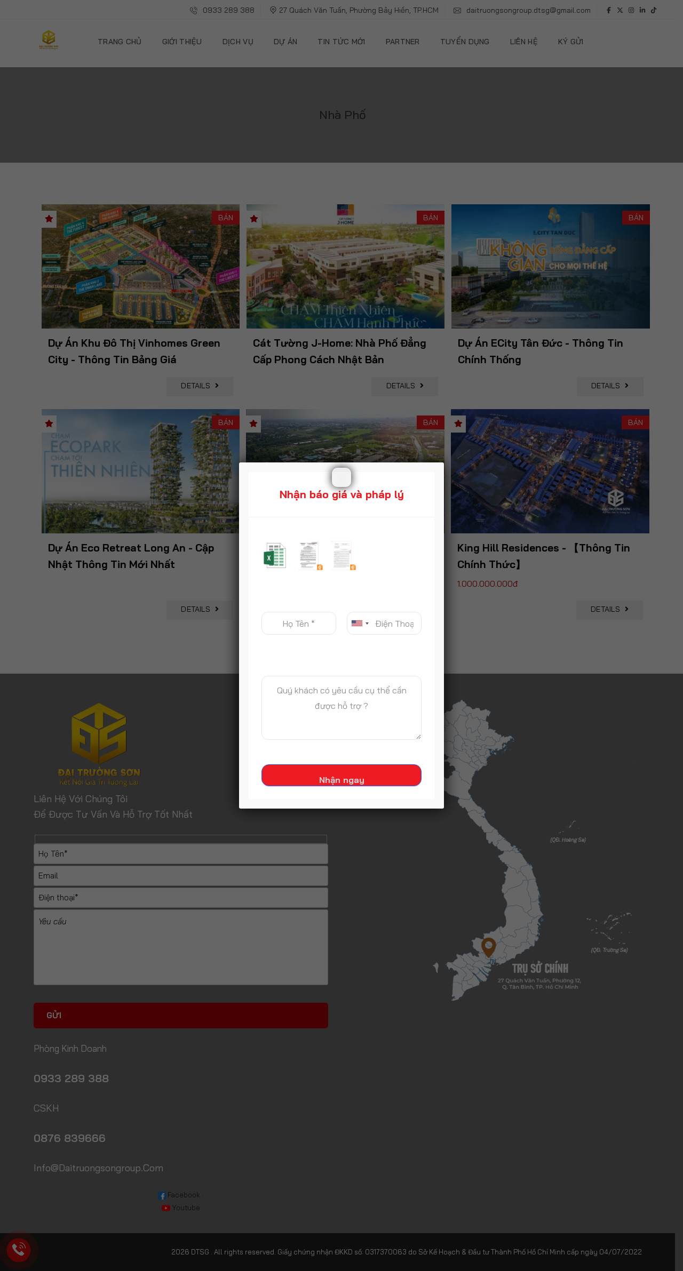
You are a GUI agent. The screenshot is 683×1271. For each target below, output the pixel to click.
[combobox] (359, 623)
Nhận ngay (341, 779)
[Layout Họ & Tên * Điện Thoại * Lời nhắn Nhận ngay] (341, 658)
